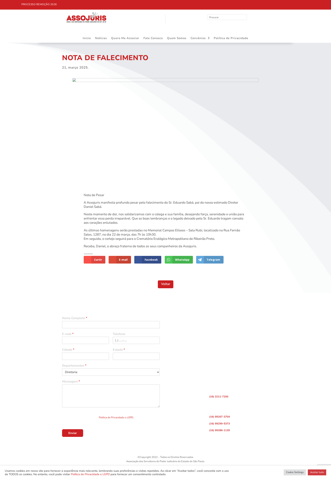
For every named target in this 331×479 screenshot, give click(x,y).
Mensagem (71, 382)
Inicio (87, 38)
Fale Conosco (153, 38)
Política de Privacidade (231, 38)
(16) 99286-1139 (219, 430)
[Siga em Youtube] (261, 4)
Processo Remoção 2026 (39, 4)
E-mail (68, 334)
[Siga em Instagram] (253, 4)
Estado (119, 350)
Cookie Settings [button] (295, 472)
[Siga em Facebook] (245, 4)
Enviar (72, 433)
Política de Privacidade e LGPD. (116, 417)
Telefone (119, 334)
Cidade (68, 350)
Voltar (165, 284)
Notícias (101, 38)
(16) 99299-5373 (219, 423)
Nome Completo (74, 318)
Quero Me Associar (125, 38)
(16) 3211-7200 (218, 396)
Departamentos (74, 366)
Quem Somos (176, 38)
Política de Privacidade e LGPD (90, 474)
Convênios (198, 38)
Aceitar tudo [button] (317, 472)
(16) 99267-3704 (219, 416)
